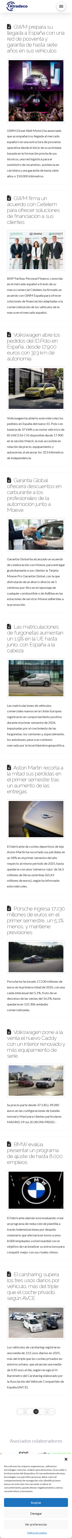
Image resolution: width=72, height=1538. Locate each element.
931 (51, 1411)
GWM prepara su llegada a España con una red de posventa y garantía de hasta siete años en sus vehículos (35, 39)
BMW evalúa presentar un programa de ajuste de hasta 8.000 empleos (35, 1153)
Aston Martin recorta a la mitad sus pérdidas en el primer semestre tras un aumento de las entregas (35, 779)
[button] (66, 1459)
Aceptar (36, 1502)
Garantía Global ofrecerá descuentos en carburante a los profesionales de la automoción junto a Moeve (34, 495)
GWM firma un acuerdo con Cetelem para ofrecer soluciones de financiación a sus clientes (33, 210)
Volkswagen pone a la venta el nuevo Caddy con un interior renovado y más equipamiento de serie (36, 1044)
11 (42, 1411)
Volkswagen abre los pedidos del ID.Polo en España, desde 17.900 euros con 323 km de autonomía (33, 347)
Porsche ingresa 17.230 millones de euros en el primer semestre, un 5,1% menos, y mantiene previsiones (36, 920)
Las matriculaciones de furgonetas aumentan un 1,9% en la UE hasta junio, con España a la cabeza (35, 638)
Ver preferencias (36, 1524)
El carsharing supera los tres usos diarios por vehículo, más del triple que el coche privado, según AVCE (33, 1286)
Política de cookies (37, 1532)
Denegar (36, 1513)
